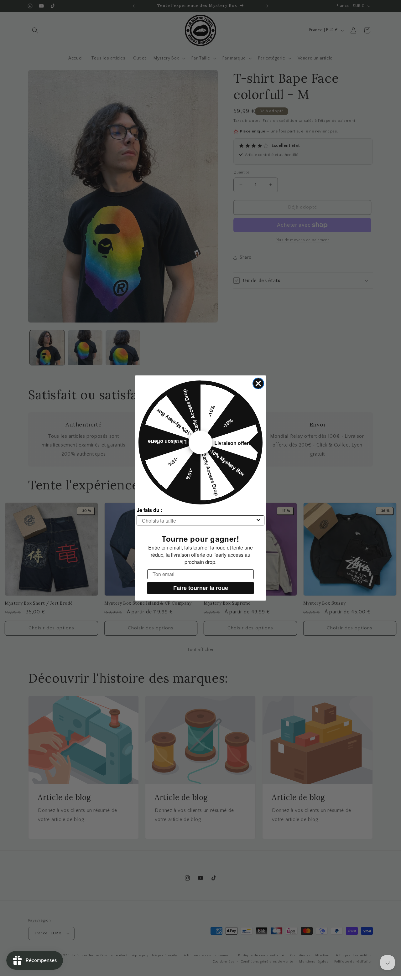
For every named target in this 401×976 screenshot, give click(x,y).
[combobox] (198, 520)
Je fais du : (149, 510)
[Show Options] (258, 520)
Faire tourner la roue (200, 588)
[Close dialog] (258, 383)
